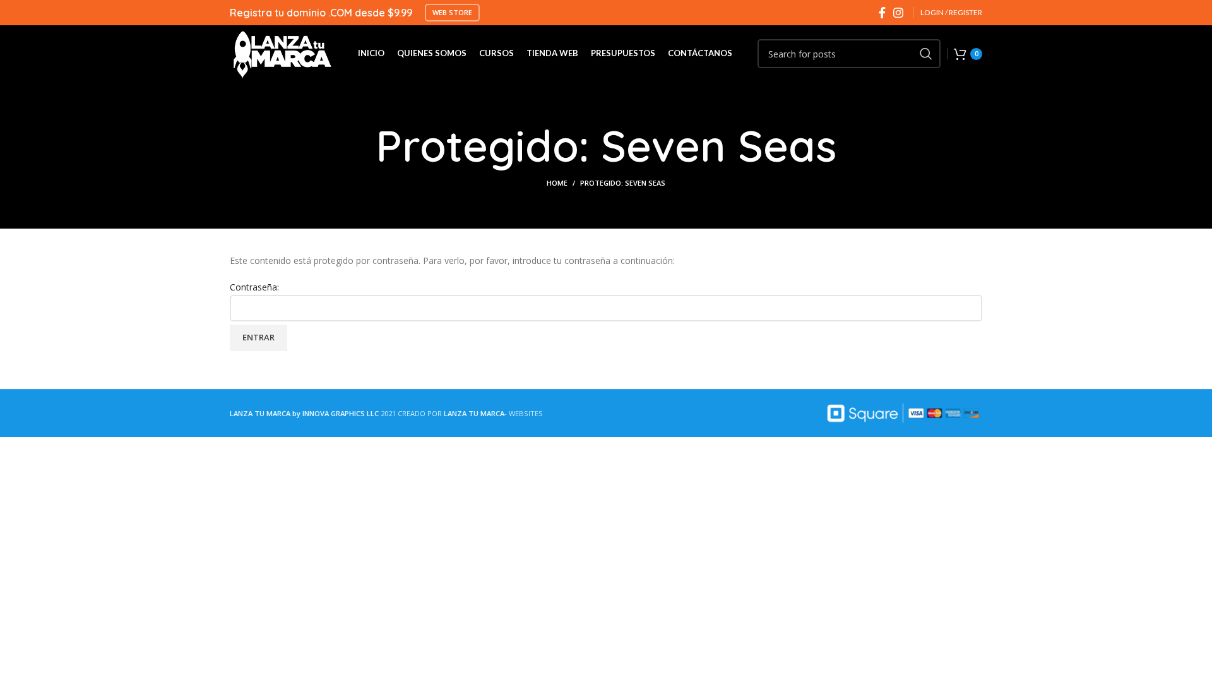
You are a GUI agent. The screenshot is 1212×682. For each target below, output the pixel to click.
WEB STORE (452, 12)
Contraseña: (254, 287)
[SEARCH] (926, 53)
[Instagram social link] (898, 12)
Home (557, 183)
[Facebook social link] (882, 12)
